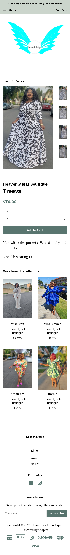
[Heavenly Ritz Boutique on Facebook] (30, 483)
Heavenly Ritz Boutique (47, 525)
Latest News (35, 436)
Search (35, 458)
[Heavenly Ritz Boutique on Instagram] (40, 483)
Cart (64, 10)
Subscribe (57, 513)
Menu (12, 10)
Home (6, 81)
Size (6, 211)
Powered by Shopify (35, 530)
